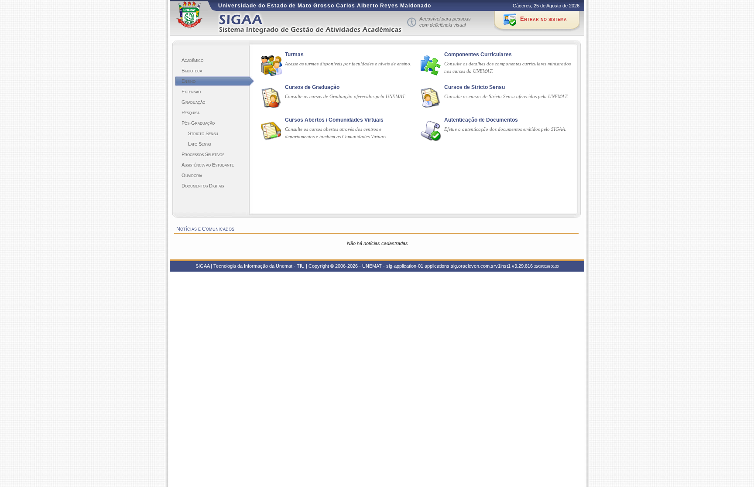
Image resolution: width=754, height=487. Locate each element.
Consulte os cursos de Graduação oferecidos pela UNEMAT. (345, 96)
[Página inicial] (316, 23)
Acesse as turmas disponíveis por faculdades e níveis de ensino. (348, 63)
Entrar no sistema (543, 19)
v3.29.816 (522, 266)
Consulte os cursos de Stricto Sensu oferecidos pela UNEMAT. (506, 96)
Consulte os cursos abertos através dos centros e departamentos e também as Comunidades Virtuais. (336, 132)
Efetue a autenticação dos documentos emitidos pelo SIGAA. (505, 129)
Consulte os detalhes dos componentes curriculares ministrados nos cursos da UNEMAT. (507, 67)
